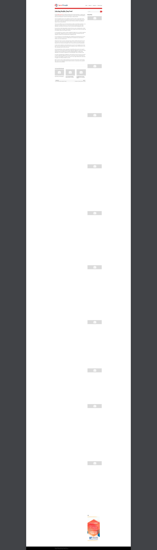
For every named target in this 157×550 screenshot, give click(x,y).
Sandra (63, 12)
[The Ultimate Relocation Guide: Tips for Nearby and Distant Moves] (94, 66)
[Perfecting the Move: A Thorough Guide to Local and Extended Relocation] (94, 463)
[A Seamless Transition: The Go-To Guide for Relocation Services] (94, 322)
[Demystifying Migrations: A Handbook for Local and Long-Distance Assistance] (94, 406)
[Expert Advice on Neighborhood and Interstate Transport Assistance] (94, 115)
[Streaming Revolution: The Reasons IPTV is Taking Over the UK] (94, 18)
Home (86, 5)
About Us (90, 5)
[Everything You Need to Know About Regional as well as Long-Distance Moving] (94, 267)
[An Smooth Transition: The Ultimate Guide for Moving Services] (94, 166)
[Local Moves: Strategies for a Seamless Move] (94, 370)
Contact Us (94, 5)
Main (66, 12)
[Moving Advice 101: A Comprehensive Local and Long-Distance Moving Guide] (94, 213)
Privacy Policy (99, 5)
